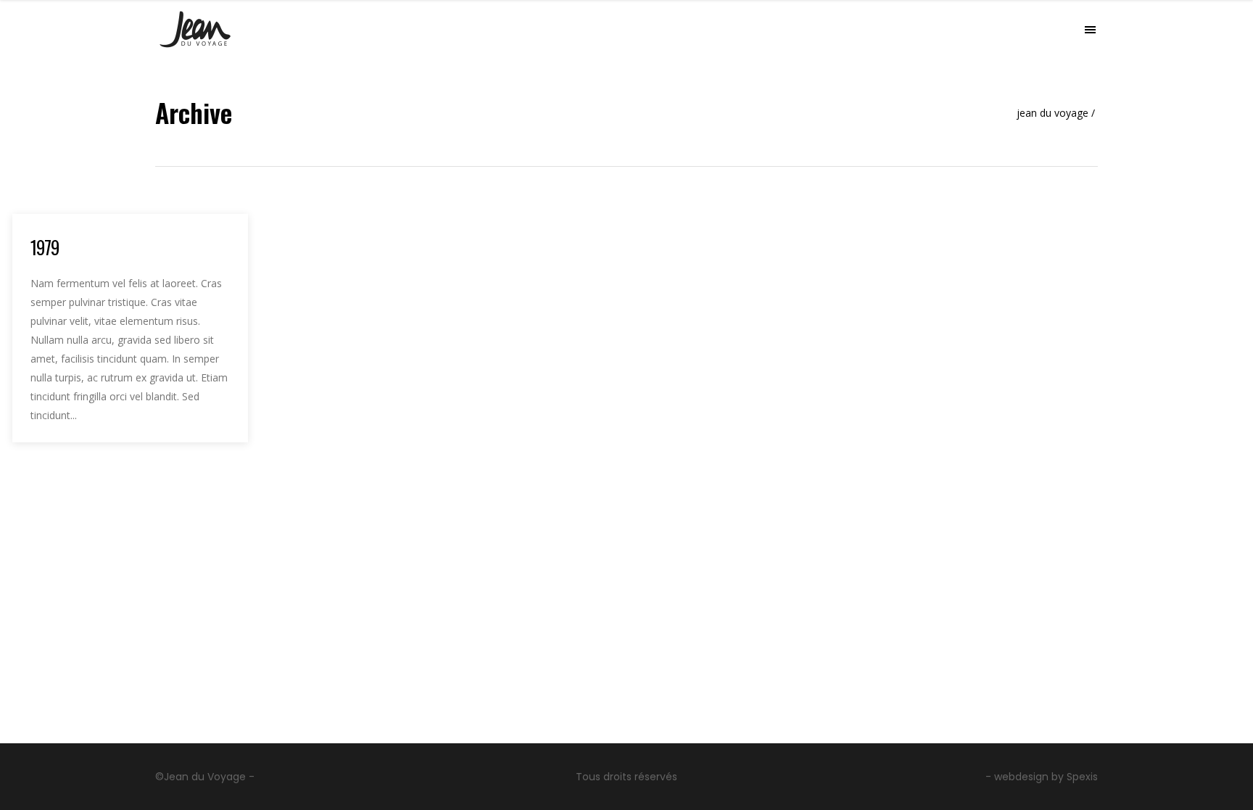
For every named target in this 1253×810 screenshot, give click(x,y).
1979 (44, 247)
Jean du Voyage (1052, 113)
